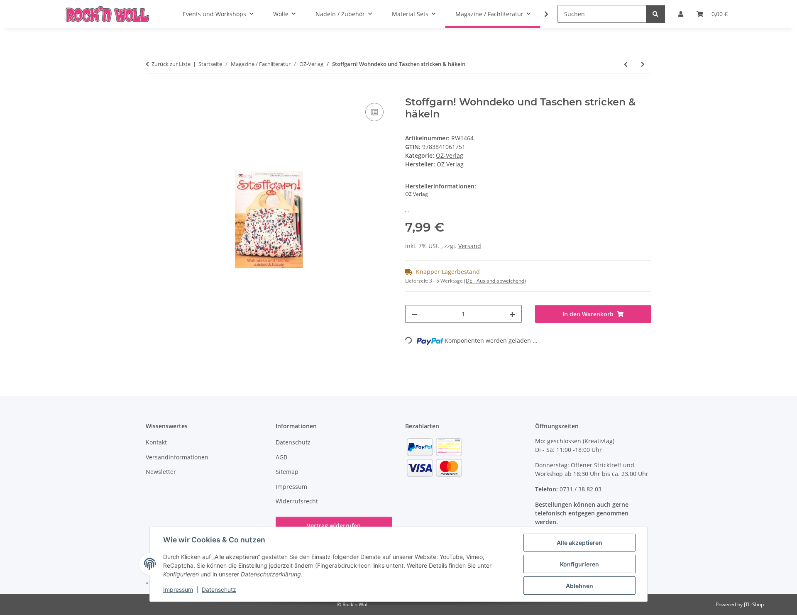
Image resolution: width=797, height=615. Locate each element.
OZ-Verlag (449, 155)
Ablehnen (579, 585)
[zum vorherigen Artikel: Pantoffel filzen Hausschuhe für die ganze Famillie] (625, 64)
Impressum (178, 589)
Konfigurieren (579, 564)
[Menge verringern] (415, 313)
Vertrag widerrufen (334, 526)
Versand (469, 246)
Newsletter (161, 472)
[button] (541, 14)
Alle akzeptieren (579, 542)
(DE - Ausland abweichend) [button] (495, 280)
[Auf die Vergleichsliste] (374, 112)
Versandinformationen (177, 457)
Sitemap (287, 472)
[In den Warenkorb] (152, 91)
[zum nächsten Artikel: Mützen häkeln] (642, 64)
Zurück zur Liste (171, 64)
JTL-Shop (754, 604)
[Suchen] (655, 14)
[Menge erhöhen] (512, 313)
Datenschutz (219, 589)
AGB (281, 457)
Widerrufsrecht (297, 501)
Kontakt (156, 442)
